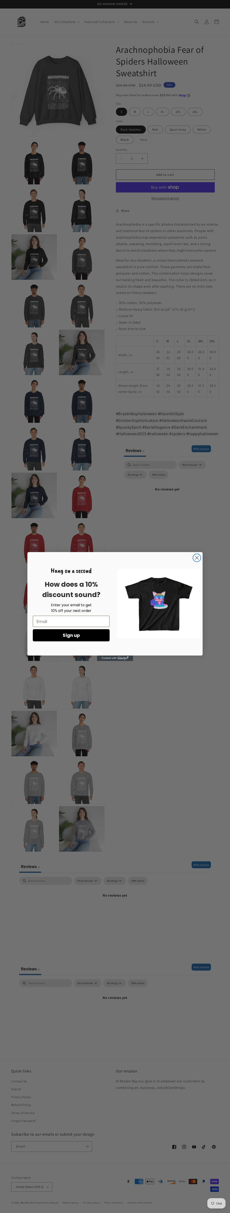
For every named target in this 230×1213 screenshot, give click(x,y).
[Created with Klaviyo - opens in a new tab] (115, 658)
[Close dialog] (197, 558)
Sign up (71, 635)
